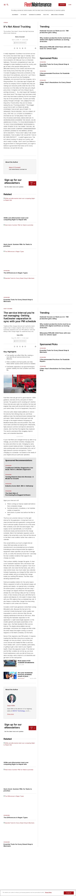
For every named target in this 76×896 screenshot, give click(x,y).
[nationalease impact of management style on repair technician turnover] (10, 672)
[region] (38, 893)
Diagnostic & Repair (35, 14)
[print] (35, 48)
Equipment (15, 14)
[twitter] (20, 48)
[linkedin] (17, 48)
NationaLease (21, 675)
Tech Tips (46, 14)
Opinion (6, 22)
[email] (25, 48)
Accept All (68, 892)
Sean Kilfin (20, 335)
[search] (7, 5)
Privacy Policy (48, 892)
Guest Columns (8, 308)
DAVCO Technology (18, 708)
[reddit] (22, 48)
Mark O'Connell (20, 36)
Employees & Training (57, 14)
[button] (5, 5)
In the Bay (24, 14)
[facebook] (14, 48)
